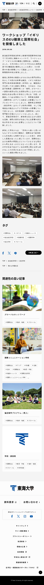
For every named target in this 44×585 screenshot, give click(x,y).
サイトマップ (21, 526)
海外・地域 (20, 322)
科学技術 (21, 468)
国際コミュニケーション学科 (16, 377)
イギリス (18, 233)
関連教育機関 (21, 562)
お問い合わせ (30, 502)
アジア (19, 365)
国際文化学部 (25, 373)
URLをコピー (33, 253)
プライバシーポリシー (21, 536)
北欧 (35, 365)
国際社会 (7, 233)
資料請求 (9, 502)
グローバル (19, 242)
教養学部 (21, 237)
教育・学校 (27, 369)
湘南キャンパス (31, 233)
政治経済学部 (9, 237)
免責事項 (21, 541)
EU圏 (27, 365)
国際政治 (17, 369)
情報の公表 (21, 547)
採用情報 (20, 552)
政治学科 (7, 242)
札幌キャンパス (12, 373)
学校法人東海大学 (20, 557)
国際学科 (31, 237)
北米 (8, 369)
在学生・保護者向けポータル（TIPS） (21, 568)
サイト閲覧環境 (21, 531)
